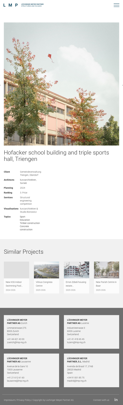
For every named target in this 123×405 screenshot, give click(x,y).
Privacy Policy (24, 400)
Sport (22, 216)
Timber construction (30, 223)
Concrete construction (26, 228)
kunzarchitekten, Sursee (28, 181)
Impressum (9, 400)
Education (25, 220)
